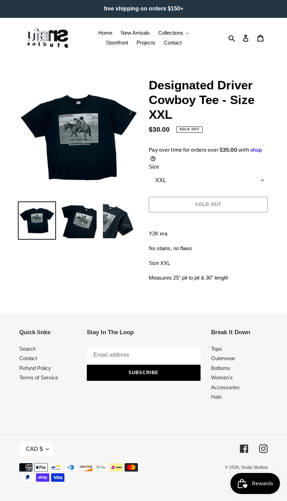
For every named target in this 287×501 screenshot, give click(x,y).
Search (27, 349)
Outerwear (223, 358)
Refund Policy (35, 368)
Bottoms (220, 368)
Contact (28, 358)
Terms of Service (38, 377)
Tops (216, 349)
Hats (216, 397)
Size (154, 167)
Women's (222, 377)
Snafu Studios (254, 467)
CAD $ (34, 449)
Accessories (225, 387)
